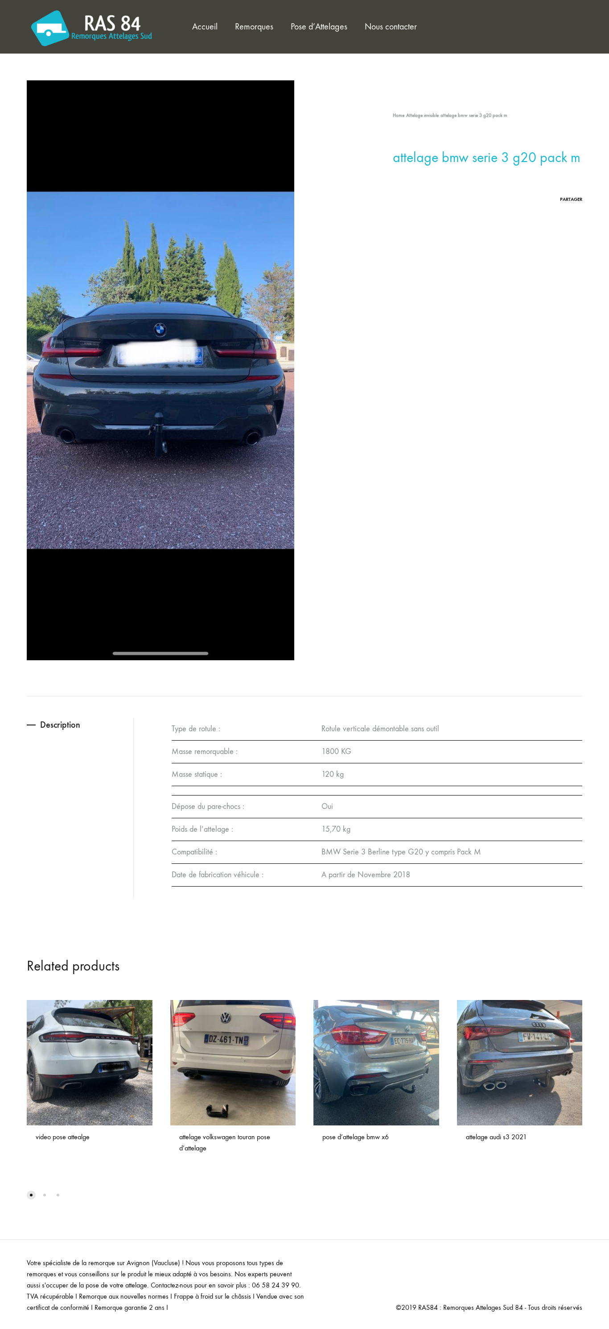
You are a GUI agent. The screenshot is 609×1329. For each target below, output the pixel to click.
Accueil (205, 26)
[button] (31, 1195)
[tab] (80, 725)
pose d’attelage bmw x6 (355, 1137)
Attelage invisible (422, 115)
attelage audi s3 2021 (496, 1137)
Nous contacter (391, 26)
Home (398, 115)
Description (60, 724)
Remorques (254, 26)
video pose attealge (63, 1137)
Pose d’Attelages (319, 26)
